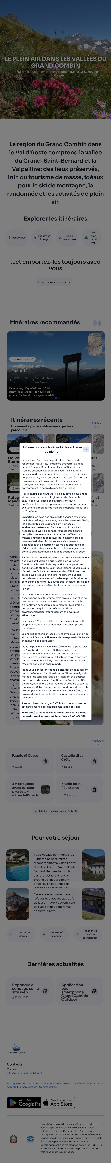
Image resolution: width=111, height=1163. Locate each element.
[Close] (86, 449)
